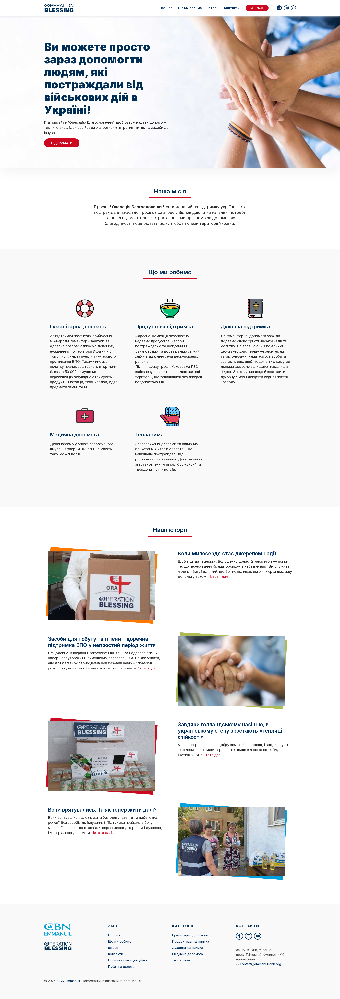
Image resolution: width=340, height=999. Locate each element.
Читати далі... (220, 577)
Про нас (165, 8)
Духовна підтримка (187, 948)
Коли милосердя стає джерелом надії (227, 554)
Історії (213, 8)
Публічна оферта (121, 967)
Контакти (232, 8)
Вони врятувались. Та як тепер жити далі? (102, 810)
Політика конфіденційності (129, 960)
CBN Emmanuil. (69, 981)
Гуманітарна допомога (190, 935)
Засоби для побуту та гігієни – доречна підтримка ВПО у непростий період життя (102, 642)
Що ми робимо (190, 8)
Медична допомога (187, 954)
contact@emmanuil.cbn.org (260, 964)
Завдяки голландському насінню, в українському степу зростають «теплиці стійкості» (230, 730)
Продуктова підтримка (190, 941)
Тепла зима (181, 960)
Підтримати (257, 7)
